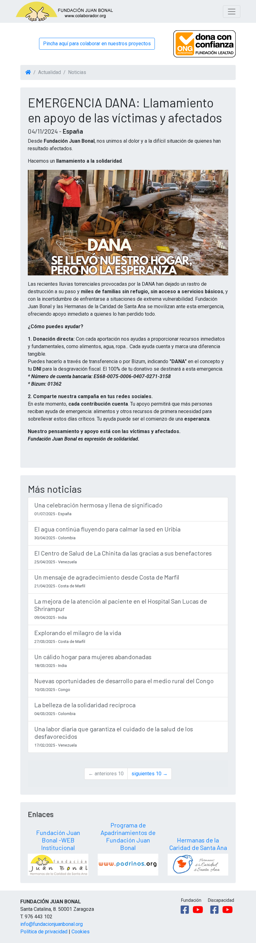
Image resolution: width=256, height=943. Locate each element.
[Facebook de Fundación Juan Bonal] (185, 910)
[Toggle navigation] (231, 11)
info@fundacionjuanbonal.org (51, 924)
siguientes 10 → (149, 774)
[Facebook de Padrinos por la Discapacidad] (214, 910)
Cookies (80, 932)
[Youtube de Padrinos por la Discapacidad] (228, 910)
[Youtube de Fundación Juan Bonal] (198, 910)
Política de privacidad (43, 932)
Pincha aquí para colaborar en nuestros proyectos (97, 44)
